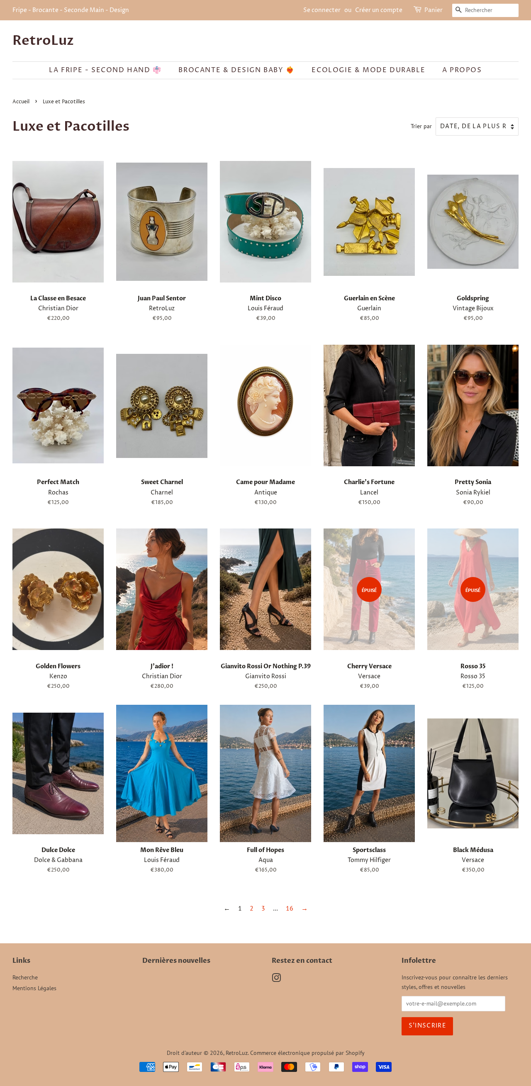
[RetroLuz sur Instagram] (276, 979)
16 (289, 908)
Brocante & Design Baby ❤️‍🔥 (236, 70)
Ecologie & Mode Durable (368, 70)
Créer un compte (378, 10)
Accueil (20, 101)
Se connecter (322, 10)
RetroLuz (43, 41)
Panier (433, 10)
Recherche (25, 977)
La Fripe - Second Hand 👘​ (105, 70)
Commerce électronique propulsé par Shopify (307, 1053)
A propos (462, 70)
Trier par (421, 126)
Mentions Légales (34, 988)
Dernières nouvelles (176, 960)
